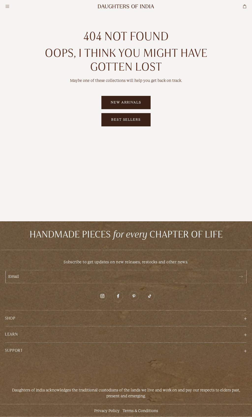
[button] (126, 318)
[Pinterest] (134, 296)
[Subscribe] (241, 277)
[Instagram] (102, 296)
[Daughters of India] (126, 6)
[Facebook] (118, 296)
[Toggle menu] (7, 6)
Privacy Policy (107, 410)
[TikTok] (150, 296)
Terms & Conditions (140, 410)
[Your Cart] (244, 6)
